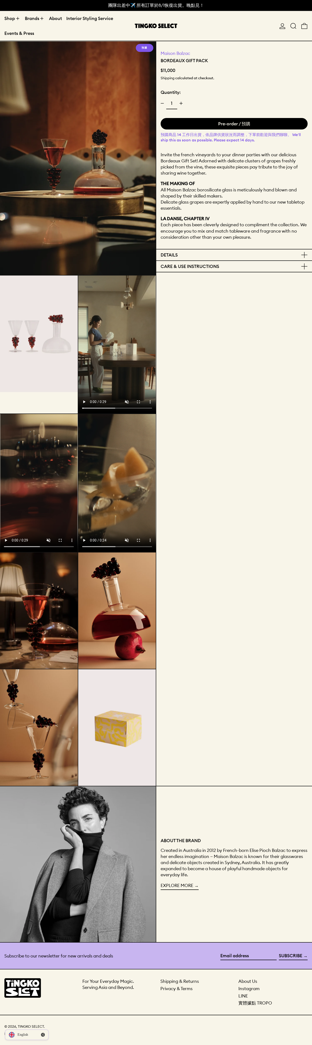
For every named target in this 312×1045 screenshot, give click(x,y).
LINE (243, 996)
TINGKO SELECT (31, 1026)
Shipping (168, 78)
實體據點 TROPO (255, 1003)
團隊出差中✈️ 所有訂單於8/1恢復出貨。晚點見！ (156, 5)
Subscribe (290, 955)
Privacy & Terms (176, 988)
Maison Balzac (175, 53)
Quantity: (171, 92)
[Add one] (181, 103)
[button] (293, 26)
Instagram (249, 988)
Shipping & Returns (179, 981)
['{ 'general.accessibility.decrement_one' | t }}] (162, 103)
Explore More (177, 885)
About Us (247, 981)
